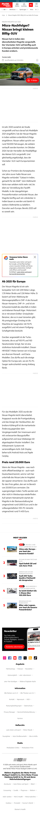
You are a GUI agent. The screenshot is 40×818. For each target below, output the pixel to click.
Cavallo (15, 790)
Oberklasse (12, 9)
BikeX (33, 784)
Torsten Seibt (6, 57)
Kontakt (11, 699)
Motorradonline (30, 797)
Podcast (20, 669)
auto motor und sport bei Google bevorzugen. (20, 273)
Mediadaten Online (13, 748)
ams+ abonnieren (25, 675)
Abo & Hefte (33, 736)
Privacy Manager (9, 712)
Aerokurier (7, 784)
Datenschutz (28, 706)
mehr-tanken (7, 797)
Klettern (32, 790)
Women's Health (20, 809)
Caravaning (7, 790)
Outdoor (9, 803)
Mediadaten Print (27, 748)
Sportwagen (23, 9)
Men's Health (18, 797)
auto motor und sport (13, 730)
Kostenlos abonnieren (14, 647)
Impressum (20, 699)
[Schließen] (35, 257)
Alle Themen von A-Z (27, 693)
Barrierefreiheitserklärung (26, 712)
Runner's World (27, 803)
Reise (31, 9)
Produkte (23, 1)
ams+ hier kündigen (10, 681)
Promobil (17, 803)
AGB (28, 699)
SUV (4, 9)
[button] (20, 74)
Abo (31, 5)
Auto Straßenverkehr (20, 736)
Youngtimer (6, 736)
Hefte (17, 1)
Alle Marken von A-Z (11, 693)
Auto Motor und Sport (20, 784)
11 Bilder (34, 80)
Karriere (20, 718)
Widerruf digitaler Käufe (28, 681)
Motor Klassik (27, 730)
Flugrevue (24, 790)
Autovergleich (12, 675)
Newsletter (29, 669)
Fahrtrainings (10, 669)
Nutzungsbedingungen (14, 706)
